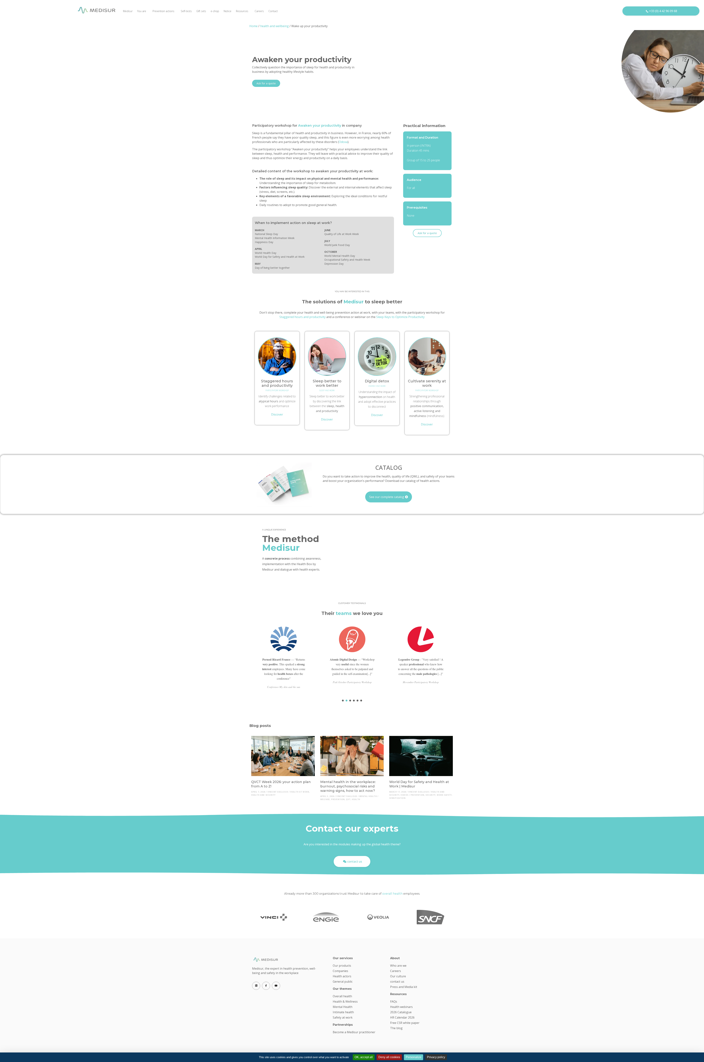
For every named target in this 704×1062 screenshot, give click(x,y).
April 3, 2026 (327, 796)
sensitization (397, 798)
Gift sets (201, 11)
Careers (259, 11)
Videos (404, 795)
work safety (444, 795)
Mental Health (368, 796)
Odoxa (343, 142)
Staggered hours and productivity (302, 317)
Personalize (413, 1057)
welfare (325, 799)
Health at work (299, 792)
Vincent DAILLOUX (277, 792)
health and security (263, 795)
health (356, 799)
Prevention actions (163, 11)
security (431, 795)
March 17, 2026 (397, 792)
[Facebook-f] (266, 986)
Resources (242, 11)
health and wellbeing (274, 26)
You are (141, 11)
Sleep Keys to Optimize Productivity (400, 317)
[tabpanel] (283, 660)
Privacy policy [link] (436, 1057)
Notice (227, 11)
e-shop (215, 11)
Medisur (128, 11)
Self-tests (186, 11)
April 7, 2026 (258, 792)
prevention (338, 799)
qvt (348, 799)
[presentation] (343, 700)
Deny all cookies (389, 1057)
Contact (273, 11)
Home (253, 26)
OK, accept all (364, 1057)
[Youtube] (276, 986)
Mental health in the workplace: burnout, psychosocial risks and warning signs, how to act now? (348, 786)
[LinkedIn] (256, 986)
